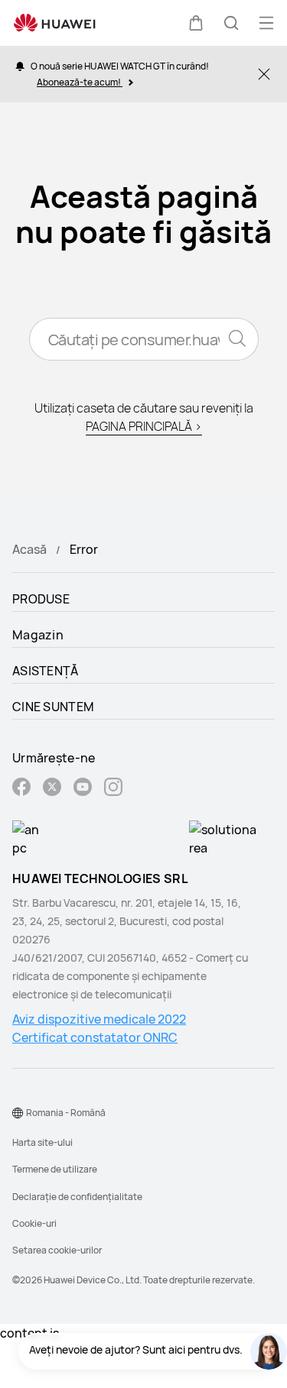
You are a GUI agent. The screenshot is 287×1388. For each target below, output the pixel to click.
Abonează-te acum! (79, 82)
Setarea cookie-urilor (57, 1250)
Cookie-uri (34, 1223)
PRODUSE (41, 599)
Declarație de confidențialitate (77, 1196)
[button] (196, 23)
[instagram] (113, 788)
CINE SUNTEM (53, 706)
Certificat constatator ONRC (95, 1037)
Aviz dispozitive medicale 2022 (99, 1019)
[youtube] (82, 788)
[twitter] (52, 788)
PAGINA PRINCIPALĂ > (144, 426)
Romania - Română (66, 1112)
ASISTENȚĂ (45, 670)
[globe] (17, 1113)
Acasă (29, 549)
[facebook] (21, 788)
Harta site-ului (42, 1142)
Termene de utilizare (54, 1169)
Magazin (38, 634)
